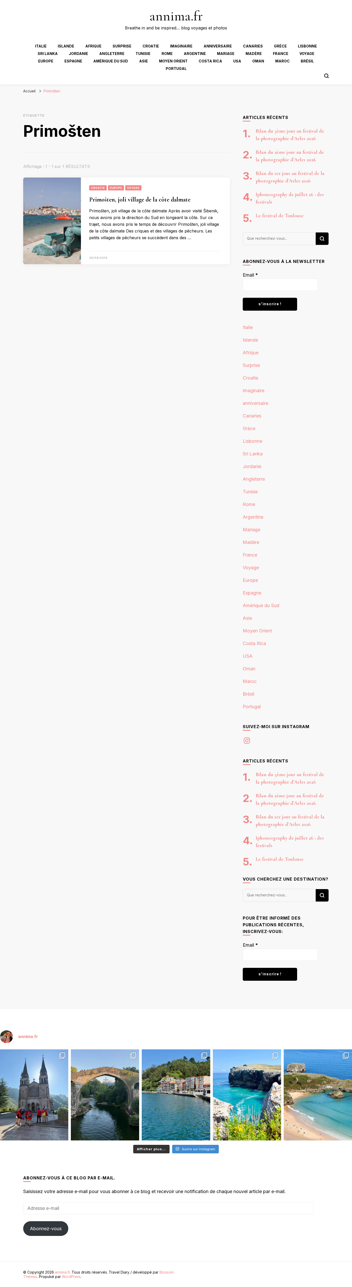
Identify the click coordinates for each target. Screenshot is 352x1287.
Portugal (176, 68)
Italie (41, 46)
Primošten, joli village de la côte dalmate (139, 199)
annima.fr (176, 15)
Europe (45, 61)
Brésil (307, 61)
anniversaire (218, 46)
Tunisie (143, 53)
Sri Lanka (48, 53)
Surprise (122, 46)
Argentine (195, 53)
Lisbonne (307, 46)
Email (250, 275)
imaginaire (181, 46)
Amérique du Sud (110, 61)
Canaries (253, 46)
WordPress (71, 1276)
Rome (167, 53)
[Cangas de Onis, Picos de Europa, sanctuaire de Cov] (34, 1094)
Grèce (280, 46)
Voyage (306, 53)
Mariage (225, 53)
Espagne (73, 61)
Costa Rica (210, 61)
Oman (258, 61)
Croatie (151, 46)
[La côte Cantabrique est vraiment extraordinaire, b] (247, 1094)
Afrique (93, 46)
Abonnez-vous (46, 1228)
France (280, 53)
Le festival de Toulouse (280, 216)
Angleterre (111, 53)
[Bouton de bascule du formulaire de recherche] (326, 76)
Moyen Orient (173, 61)
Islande (66, 46)
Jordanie (78, 53)
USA (237, 61)
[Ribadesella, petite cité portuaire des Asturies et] (176, 1094)
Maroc (282, 61)
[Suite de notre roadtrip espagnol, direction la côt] (318, 1094)
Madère (254, 53)
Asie (143, 61)
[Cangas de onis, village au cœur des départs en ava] (105, 1094)
